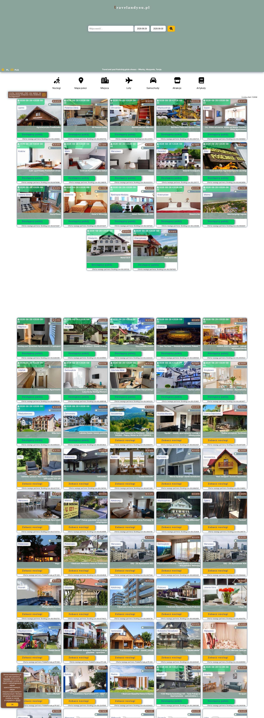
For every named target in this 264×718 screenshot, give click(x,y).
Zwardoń (162, 151)
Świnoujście (70, 370)
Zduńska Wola (117, 370)
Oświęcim (92, 238)
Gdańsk (161, 326)
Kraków (21, 151)
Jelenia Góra (210, 587)
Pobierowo (23, 544)
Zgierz (207, 500)
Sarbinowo (116, 631)
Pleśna (114, 674)
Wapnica (22, 326)
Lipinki (21, 107)
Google (7, 679)
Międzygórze (164, 500)
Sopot (207, 107)
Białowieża (70, 457)
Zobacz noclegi (125, 440)
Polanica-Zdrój (71, 107)
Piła (19, 457)
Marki (67, 151)
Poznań (21, 587)
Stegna (68, 326)
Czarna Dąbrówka (212, 413)
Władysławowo (25, 413)
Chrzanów (116, 107)
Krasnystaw (163, 194)
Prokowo (162, 587)
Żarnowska (70, 413)
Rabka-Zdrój (209, 326)
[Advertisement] (132, 295)
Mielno (207, 194)
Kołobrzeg (116, 500)
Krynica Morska (165, 413)
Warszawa (116, 151)
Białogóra (69, 631)
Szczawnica (116, 413)
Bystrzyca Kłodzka (119, 194)
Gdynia (207, 674)
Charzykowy (140, 238)
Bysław (114, 457)
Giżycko (68, 587)
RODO (18, 700)
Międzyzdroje (164, 107)
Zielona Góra (24, 194)
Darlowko (162, 457)
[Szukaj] (171, 29)
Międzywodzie (25, 631)
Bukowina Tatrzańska (168, 631)
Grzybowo (209, 370)
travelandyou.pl (132, 7)
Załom (114, 326)
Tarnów (161, 370)
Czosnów (69, 194)
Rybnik (68, 674)
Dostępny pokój (32, 134)
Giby (206, 151)
